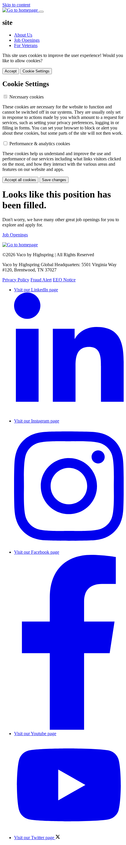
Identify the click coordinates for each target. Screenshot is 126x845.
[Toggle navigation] (41, 12)
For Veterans (26, 45)
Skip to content (16, 4)
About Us (23, 34)
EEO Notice (64, 279)
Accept (11, 71)
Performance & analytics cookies (39, 143)
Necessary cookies (26, 96)
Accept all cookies (20, 180)
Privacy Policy (15, 279)
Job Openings (27, 40)
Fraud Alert (41, 279)
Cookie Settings (36, 71)
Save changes (54, 180)
